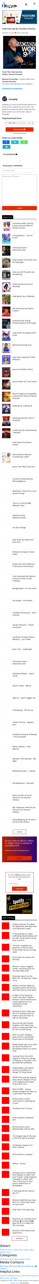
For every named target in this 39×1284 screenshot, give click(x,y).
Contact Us (34, 1276)
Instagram (5, 1266)
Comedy (22, 1259)
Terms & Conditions (7, 1276)
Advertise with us (6, 1250)
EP (1, 1259)
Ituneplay (13, 99)
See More (19, 1238)
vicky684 (12, 33)
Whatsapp (31, 1266)
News (16, 1259)
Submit (19, 208)
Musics (5, 1259)
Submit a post (5, 1252)
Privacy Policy (20, 1276)
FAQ (28, 1276)
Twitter (22, 1266)
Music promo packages (9, 1278)
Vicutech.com (14, 1283)
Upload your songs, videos (24, 1250)
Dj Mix (28, 1259)
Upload (19, 858)
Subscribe (19, 889)
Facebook (14, 1266)
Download (19, 129)
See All (19, 832)
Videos (10, 1259)
